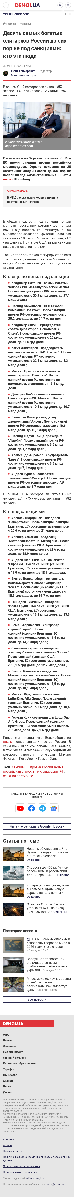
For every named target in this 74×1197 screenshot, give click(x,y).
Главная (11, 23)
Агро (6, 1034)
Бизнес (8, 1040)
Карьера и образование (19, 1063)
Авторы (7, 1145)
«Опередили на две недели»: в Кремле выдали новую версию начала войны (48, 889)
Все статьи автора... (24, 75)
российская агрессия (19, 771)
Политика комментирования (20, 1172)
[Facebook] (31, 808)
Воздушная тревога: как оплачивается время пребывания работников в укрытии (47, 964)
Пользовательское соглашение (21, 1166)
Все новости (37, 999)
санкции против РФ (18, 776)
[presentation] (66, 14)
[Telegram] (42, 808)
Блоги (7, 1086)
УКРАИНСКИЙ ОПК (16, 14)
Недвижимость (13, 1052)
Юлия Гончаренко (23, 71)
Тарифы (8, 1069)
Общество (33, 859)
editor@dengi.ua (35, 1178)
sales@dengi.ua (55, 1184)
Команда (8, 1139)
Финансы (25, 23)
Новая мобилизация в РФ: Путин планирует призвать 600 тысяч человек (47, 852)
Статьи (8, 1080)
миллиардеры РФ (50, 771)
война (59, 767)
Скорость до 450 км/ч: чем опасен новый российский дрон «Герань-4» (47, 871)
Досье (7, 1092)
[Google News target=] (54, 808)
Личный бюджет (14, 1057)
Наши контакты (12, 1151)
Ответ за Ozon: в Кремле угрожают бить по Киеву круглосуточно (46, 908)
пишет (8, 179)
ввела (7, 742)
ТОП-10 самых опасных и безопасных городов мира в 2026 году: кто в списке (48, 943)
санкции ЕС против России (32, 767)
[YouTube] (20, 808)
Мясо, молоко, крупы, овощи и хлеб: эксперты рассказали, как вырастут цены (49, 984)
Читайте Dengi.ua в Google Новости (37, 826)
